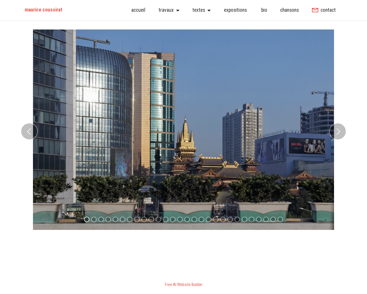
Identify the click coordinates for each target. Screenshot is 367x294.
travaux (166, 10)
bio (263, 10)
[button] (29, 131)
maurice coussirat (43, 10)
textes (198, 10)
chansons (289, 10)
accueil (138, 10)
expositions (235, 10)
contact (328, 10)
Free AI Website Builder (183, 285)
